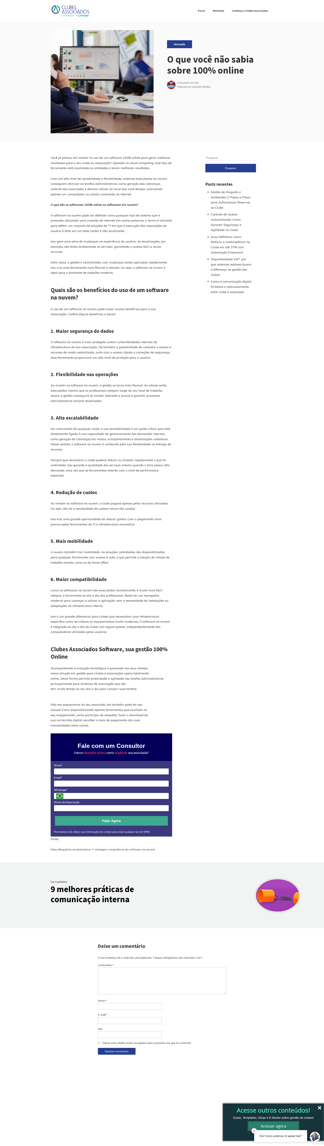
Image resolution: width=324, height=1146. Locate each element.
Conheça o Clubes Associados (250, 10)
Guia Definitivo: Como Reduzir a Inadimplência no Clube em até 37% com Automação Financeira (230, 244)
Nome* (58, 765)
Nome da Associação (66, 802)
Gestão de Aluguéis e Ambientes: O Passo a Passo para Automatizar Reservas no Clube (230, 200)
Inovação (179, 44)
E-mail (102, 1014)
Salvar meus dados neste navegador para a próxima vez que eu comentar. (147, 1043)
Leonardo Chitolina (201, 86)
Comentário (106, 965)
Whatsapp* (60, 790)
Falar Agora (111, 821)
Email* (58, 777)
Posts (201, 10)
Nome (102, 1000)
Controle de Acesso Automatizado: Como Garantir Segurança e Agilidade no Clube (226, 222)
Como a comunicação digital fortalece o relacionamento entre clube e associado (231, 287)
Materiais (218, 10)
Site (100, 1029)
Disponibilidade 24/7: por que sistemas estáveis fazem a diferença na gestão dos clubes (231, 267)
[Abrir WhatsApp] (8, 1137)
